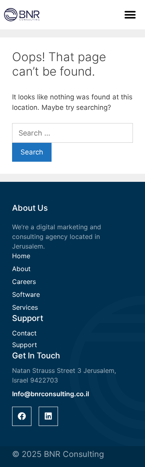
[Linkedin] (48, 416)
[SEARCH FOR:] (72, 133)
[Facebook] (21, 416)
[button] (130, 15)
